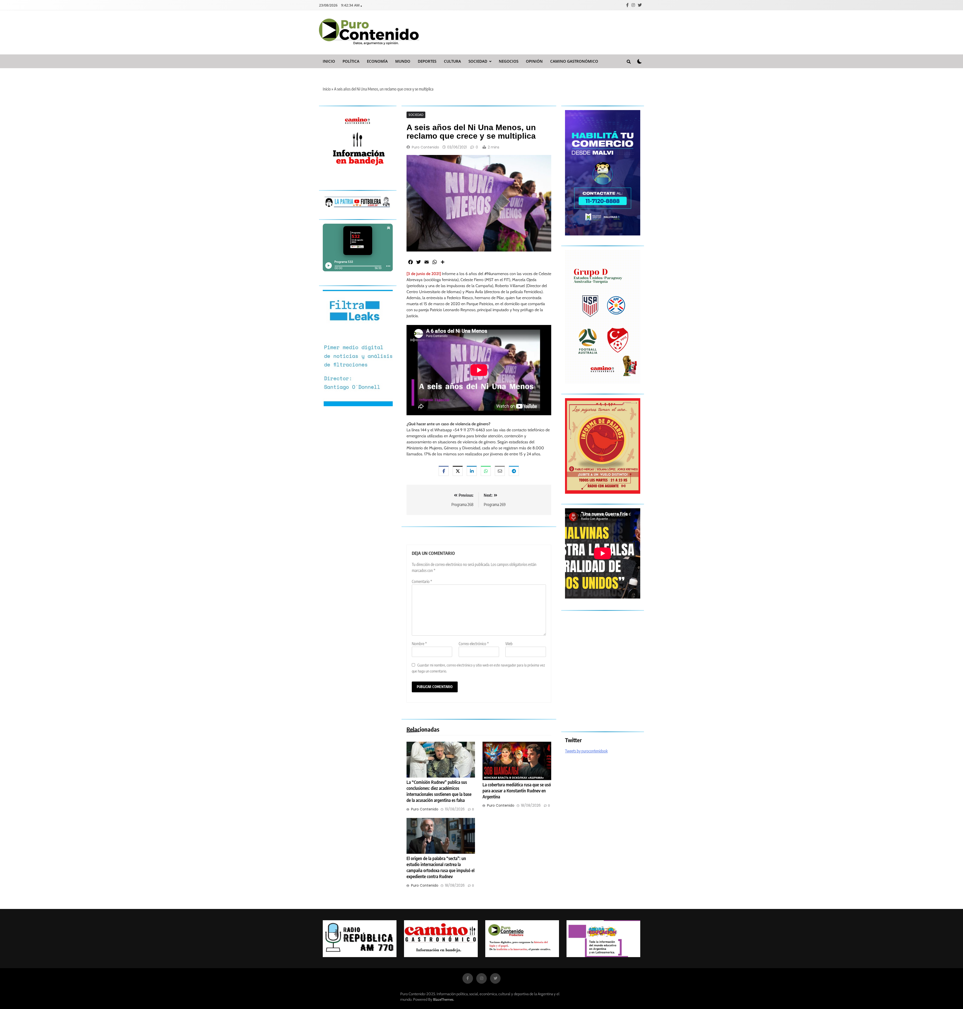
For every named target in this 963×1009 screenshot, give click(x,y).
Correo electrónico (474, 643)
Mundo (402, 61)
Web (509, 643)
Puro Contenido (425, 147)
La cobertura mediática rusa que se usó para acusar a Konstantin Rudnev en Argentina (517, 790)
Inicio (329, 61)
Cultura (452, 61)
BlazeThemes (443, 999)
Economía (377, 61)
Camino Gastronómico (574, 61)
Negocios (508, 61)
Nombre (419, 643)
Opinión (534, 61)
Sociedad (477, 61)
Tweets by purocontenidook (586, 750)
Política (351, 61)
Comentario (422, 581)
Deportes (427, 61)
